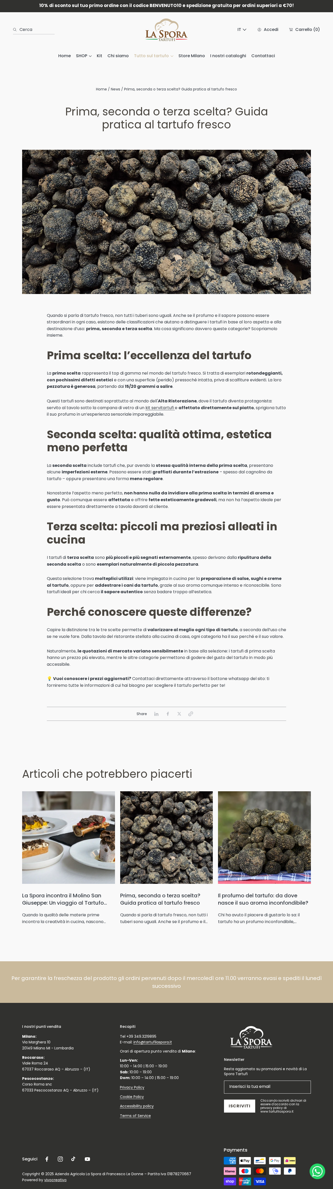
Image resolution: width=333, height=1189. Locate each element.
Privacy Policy (132, 1087)
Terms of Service (135, 1115)
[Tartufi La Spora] (166, 29)
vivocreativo (55, 1180)
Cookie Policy (132, 1096)
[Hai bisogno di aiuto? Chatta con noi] (317, 1172)
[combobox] (34, 29)
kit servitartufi (160, 408)
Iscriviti (240, 1106)
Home (101, 89)
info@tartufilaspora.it (152, 1042)
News (115, 89)
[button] (190, 714)
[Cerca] (16, 29)
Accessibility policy (137, 1106)
